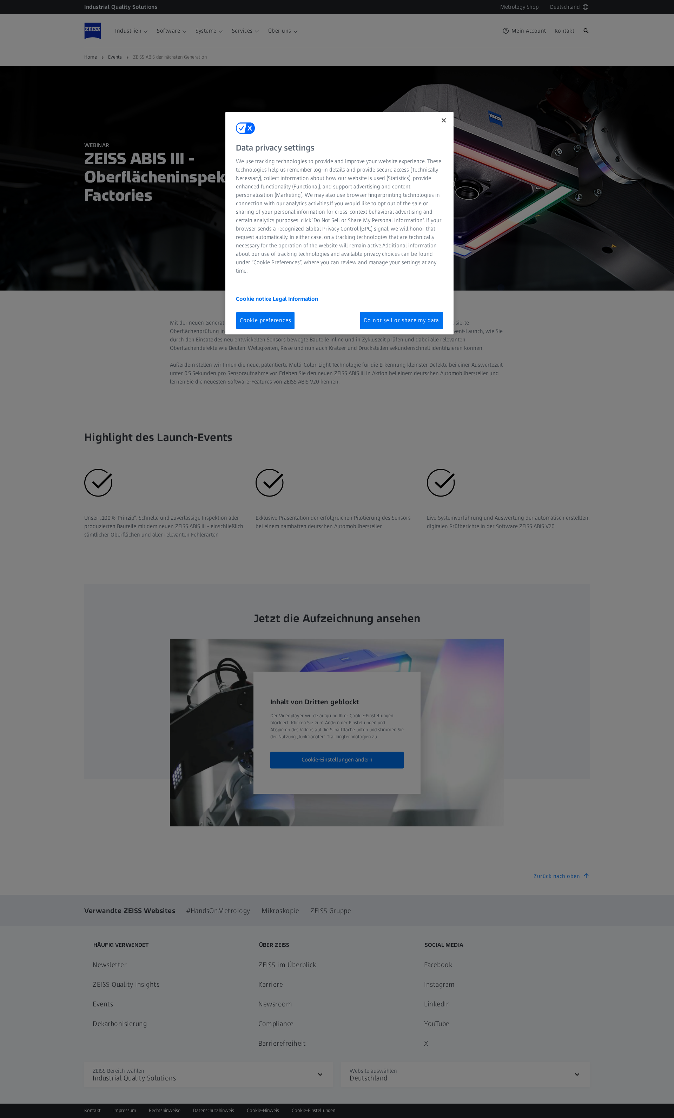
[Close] (443, 120)
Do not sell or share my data (401, 320)
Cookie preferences (265, 320)
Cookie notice (254, 298)
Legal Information (295, 298)
